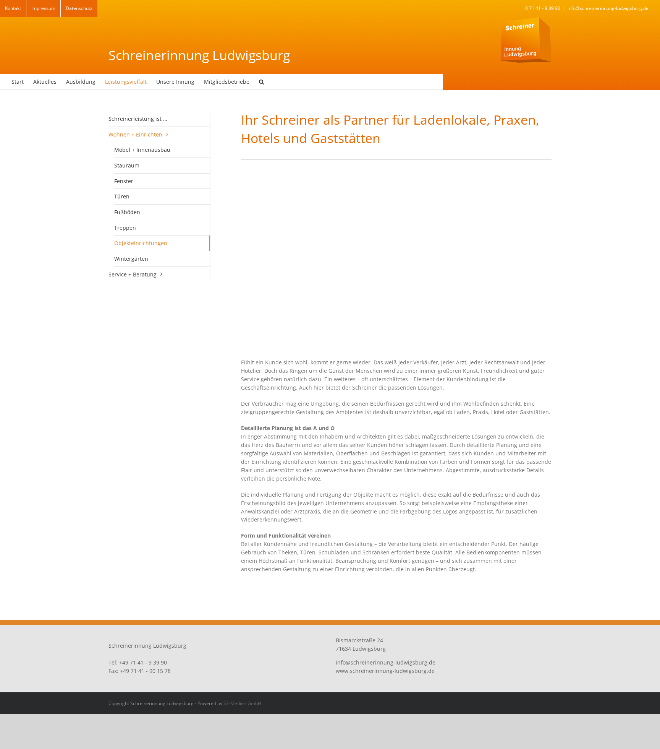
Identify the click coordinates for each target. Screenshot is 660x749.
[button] (261, 81)
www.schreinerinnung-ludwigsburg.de (385, 670)
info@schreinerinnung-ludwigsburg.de (608, 8)
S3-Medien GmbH (242, 703)
